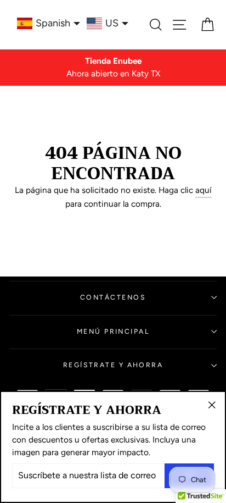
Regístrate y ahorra (113, 365)
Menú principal (113, 331)
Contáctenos (113, 297)
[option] (113, 67)
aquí (203, 190)
